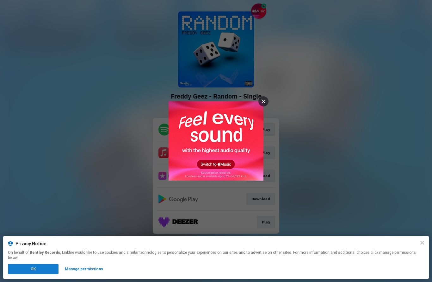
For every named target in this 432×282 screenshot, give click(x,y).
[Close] (422, 243)
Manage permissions (84, 269)
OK (33, 269)
